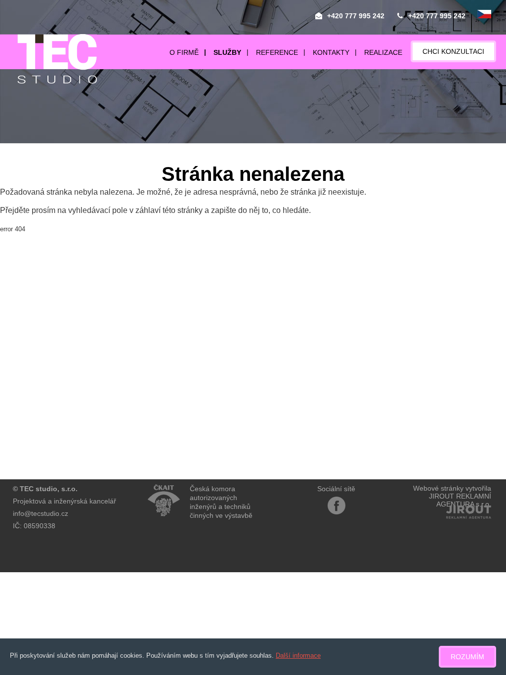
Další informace (298, 655)
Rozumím (467, 657)
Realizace (383, 52)
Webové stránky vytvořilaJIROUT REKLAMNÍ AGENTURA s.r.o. (452, 496)
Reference (277, 52)
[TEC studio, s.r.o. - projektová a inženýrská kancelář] (48, 59)
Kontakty (331, 52)
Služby (227, 52)
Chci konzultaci (453, 51)
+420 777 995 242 (355, 16)
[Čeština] (484, 15)
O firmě (184, 52)
